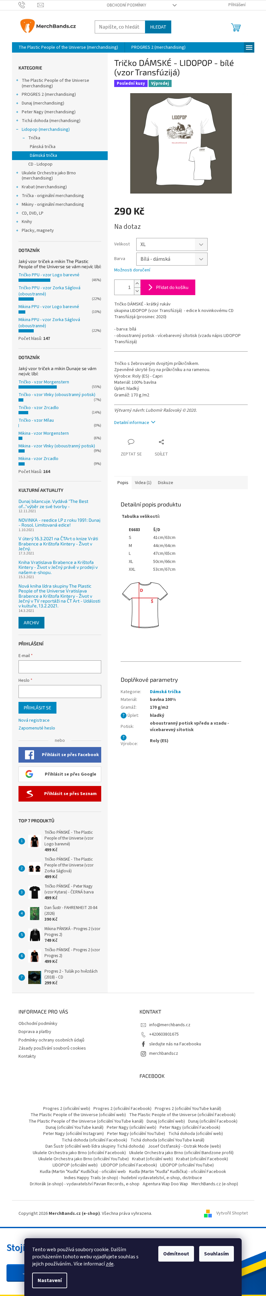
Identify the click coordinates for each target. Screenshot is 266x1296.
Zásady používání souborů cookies (52, 1048)
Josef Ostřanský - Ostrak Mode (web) (184, 1146)
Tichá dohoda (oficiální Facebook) (94, 1140)
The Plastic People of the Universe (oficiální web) (78, 1115)
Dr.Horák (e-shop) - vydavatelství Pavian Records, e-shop (84, 1184)
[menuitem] (68, 47)
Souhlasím (216, 1253)
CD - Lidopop (40, 164)
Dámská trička (43, 155)
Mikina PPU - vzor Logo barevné (48, 307)
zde (110, 1263)
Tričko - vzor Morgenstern (43, 382)
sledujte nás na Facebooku (175, 1044)
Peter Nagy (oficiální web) (131, 1127)
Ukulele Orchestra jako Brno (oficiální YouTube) (83, 1159)
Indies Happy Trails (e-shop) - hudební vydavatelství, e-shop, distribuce (133, 1178)
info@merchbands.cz (169, 1025)
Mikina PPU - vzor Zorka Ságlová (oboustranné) (49, 323)
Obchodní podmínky (126, 5)
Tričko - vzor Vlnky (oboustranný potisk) (56, 395)
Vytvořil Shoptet (232, 1213)
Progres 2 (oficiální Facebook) (122, 1108)
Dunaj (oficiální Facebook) (212, 1121)
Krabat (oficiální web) (152, 1159)
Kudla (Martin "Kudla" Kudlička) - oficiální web (83, 1171)
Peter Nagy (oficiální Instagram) (73, 1133)
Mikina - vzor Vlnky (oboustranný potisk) (56, 446)
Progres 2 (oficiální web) (66, 1108)
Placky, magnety (38, 230)
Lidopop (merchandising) (46, 129)
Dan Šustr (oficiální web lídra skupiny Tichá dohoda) (95, 1146)
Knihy (27, 221)
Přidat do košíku (172, 287)
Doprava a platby (34, 1031)
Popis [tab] (122, 483)
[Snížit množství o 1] (137, 291)
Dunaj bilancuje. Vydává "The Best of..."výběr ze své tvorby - (53, 504)
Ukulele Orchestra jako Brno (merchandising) (49, 176)
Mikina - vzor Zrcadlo (38, 458)
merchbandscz (163, 1053)
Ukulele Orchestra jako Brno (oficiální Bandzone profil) (181, 1153)
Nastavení (50, 1280)
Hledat (158, 27)
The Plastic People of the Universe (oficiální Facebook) (182, 1115)
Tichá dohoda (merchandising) (51, 121)
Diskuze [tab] (165, 483)
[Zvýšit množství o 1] (137, 283)
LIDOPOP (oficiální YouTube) (187, 1165)
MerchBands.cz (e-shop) (214, 1184)
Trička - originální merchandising (53, 196)
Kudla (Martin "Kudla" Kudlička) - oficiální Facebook (177, 1171)
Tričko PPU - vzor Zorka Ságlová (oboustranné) (49, 291)
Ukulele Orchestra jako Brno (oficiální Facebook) (79, 1153)
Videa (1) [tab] (143, 483)
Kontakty (27, 1056)
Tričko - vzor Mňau (36, 420)
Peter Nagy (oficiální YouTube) (136, 1133)
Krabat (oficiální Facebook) (202, 1159)
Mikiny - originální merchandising (53, 204)
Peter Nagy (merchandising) (49, 112)
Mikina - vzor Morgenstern (43, 433)
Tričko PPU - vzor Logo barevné (48, 275)
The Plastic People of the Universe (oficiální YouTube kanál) (86, 1121)
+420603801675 (164, 1034)
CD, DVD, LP (32, 213)
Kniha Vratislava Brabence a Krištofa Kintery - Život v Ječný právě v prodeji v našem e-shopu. (58, 567)
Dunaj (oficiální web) (166, 1121)
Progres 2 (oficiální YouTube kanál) (188, 1108)
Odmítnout (176, 1253)
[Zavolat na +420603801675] (28, 5)
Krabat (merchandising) (44, 187)
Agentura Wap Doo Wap (165, 1184)
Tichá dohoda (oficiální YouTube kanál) (167, 1140)
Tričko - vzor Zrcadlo (38, 408)
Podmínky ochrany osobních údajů (51, 1040)
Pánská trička (42, 146)
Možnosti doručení (132, 270)
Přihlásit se (37, 707)
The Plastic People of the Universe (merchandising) (55, 83)
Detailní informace (131, 422)
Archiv (31, 622)
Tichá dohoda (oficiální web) (195, 1133)
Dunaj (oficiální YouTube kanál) (74, 1127)
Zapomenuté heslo (36, 728)
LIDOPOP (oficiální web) (75, 1165)
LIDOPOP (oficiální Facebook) (129, 1165)
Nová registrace (34, 720)
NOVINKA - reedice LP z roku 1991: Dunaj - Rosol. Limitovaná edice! (59, 522)
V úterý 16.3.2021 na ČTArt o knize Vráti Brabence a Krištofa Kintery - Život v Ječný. (58, 543)
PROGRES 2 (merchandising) (49, 94)
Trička (34, 138)
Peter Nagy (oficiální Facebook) (190, 1127)
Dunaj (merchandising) (43, 103)
